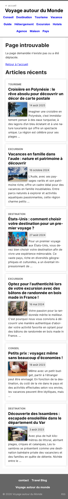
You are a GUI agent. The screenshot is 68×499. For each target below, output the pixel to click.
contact (23, 480)
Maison (35, 31)
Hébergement (24, 24)
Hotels (57, 24)
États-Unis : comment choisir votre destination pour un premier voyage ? (35, 223)
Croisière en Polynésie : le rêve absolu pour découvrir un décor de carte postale (35, 94)
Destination (24, 17)
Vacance (56, 17)
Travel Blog (39, 480)
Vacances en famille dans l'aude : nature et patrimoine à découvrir (35, 158)
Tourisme (41, 17)
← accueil (10, 5)
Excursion (43, 24)
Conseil (8, 17)
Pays (46, 31)
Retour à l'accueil (16, 64)
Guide (8, 24)
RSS (63, 494)
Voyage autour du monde (33, 487)
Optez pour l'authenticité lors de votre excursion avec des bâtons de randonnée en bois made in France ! (35, 291)
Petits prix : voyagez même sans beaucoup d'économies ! (35, 355)
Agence (21, 31)
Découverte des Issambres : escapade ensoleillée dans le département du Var (34, 418)
